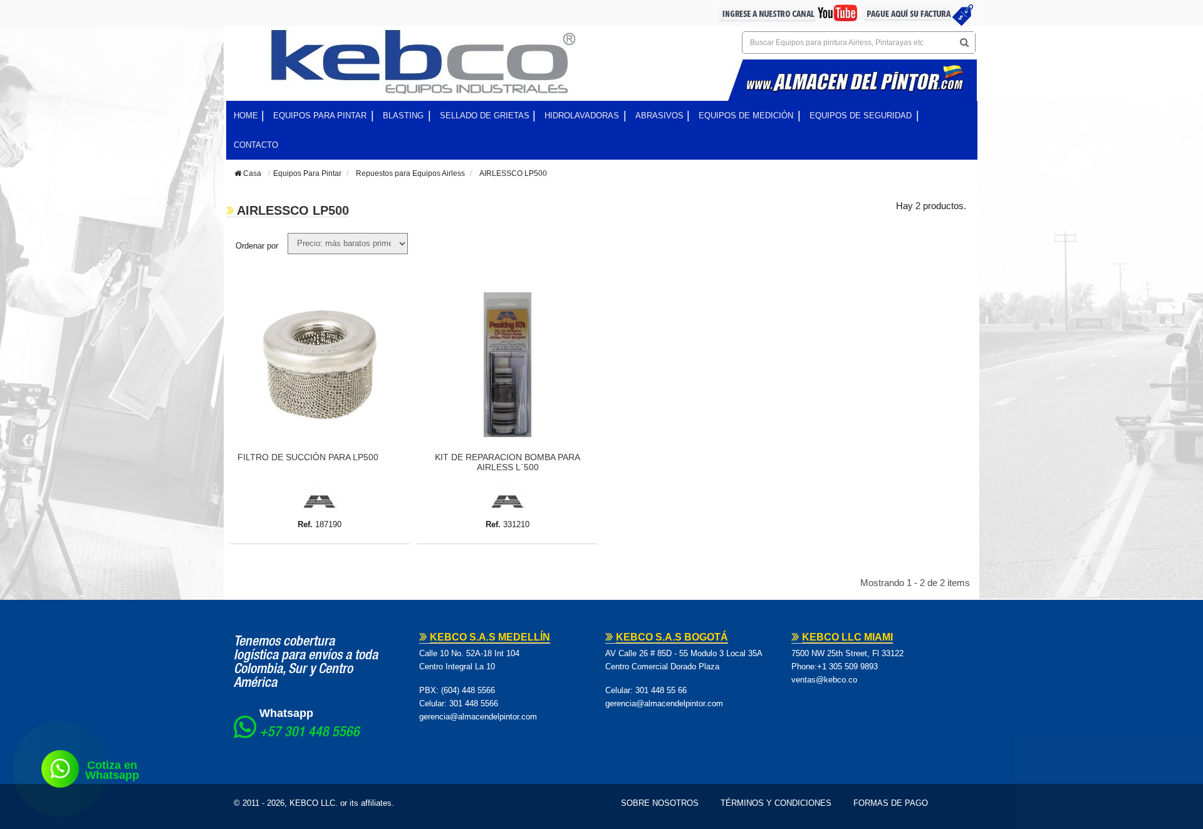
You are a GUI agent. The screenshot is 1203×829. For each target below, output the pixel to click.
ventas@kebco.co (824, 679)
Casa (251, 173)
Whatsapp (286, 713)
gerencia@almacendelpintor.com (478, 716)
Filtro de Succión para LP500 (307, 457)
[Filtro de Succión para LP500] (320, 364)
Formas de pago (890, 803)
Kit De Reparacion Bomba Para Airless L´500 (507, 462)
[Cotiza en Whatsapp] (60, 769)
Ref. (305, 524)
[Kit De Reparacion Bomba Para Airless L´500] (507, 364)
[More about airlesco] (320, 501)
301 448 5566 (473, 703)
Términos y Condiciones (776, 803)
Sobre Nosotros (660, 803)
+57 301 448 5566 (309, 733)
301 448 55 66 (661, 690)
